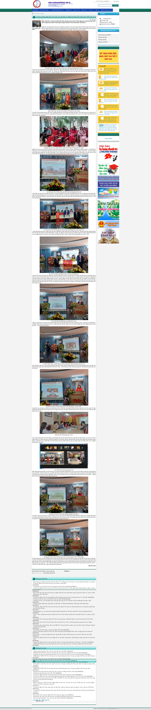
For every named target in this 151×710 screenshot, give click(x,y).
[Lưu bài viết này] (95, 19)
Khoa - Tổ (76, 10)
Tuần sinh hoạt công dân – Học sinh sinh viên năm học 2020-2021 (50, 698)
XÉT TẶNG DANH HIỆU (106, 48)
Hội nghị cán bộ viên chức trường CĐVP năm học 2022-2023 (48, 599)
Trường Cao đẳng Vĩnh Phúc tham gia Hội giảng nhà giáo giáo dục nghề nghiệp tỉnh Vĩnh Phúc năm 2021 (60, 676)
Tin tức (42, 13)
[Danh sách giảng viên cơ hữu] (108, 180)
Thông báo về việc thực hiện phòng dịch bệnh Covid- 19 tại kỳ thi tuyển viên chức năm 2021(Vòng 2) (58, 654)
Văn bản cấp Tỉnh (102, 37)
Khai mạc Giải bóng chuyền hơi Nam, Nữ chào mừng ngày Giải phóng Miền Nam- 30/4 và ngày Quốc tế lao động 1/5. (63, 631)
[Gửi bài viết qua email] (90, 19)
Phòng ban (68, 10)
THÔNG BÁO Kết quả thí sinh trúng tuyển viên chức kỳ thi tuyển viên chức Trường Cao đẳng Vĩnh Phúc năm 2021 (62, 643)
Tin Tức (90, 10)
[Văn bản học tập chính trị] (108, 162)
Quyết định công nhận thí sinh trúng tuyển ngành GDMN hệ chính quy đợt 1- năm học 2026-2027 (108, 95)
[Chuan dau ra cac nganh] (108, 219)
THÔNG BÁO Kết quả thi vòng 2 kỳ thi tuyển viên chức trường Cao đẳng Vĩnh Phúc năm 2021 (57, 652)
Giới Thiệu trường (44, 10)
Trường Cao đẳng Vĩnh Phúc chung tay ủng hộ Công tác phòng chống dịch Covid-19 (54, 674)
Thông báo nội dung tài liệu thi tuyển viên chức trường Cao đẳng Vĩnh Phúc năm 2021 (55, 671)
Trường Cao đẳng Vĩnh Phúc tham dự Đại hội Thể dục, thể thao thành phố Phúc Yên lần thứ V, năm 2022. (60, 642)
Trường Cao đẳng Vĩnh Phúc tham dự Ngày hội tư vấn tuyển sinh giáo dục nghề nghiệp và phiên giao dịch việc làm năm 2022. (64, 638)
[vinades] (108, 243)
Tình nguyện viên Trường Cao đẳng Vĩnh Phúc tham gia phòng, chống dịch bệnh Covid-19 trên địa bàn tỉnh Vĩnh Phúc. (63, 619)
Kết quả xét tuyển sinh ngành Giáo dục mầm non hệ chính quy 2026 (108, 101)
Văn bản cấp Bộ (102, 39)
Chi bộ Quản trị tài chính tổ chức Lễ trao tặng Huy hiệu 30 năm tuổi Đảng (51, 586)
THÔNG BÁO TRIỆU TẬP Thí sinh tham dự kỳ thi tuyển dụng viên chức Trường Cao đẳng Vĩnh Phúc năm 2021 (61, 668)
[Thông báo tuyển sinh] (108, 198)
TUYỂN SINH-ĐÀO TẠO (56, 10)
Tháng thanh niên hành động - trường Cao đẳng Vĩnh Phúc (48, 629)
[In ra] (92, 19)
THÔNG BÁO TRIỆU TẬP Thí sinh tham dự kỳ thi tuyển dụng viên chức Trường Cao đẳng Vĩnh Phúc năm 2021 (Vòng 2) (64, 656)
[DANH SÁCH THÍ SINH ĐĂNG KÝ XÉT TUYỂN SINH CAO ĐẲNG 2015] (108, 186)
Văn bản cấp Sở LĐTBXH (104, 35)
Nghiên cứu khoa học (106, 10)
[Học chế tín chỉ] (108, 174)
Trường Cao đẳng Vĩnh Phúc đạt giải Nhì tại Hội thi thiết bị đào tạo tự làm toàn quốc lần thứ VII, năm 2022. (60, 597)
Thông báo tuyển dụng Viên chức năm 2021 (44, 673)
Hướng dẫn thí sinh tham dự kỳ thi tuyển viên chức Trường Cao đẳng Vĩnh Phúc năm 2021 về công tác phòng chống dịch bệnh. (64, 664)
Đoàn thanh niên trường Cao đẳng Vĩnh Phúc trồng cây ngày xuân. (50, 695)
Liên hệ (97, 10)
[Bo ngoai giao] (108, 227)
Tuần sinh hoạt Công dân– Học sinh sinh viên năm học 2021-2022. (50, 651)
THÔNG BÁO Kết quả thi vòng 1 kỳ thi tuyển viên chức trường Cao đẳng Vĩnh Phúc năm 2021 (57, 662)
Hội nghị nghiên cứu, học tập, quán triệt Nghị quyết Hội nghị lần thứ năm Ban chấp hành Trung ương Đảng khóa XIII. (62, 611)
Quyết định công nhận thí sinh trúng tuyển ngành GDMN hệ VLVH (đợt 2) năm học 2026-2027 (108, 83)
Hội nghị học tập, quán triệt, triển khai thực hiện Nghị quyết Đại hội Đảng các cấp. (54, 696)
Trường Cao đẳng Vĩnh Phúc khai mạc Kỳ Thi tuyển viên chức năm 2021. (52, 660)
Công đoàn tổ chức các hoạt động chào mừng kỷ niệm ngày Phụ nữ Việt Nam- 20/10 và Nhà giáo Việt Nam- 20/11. (62, 600)
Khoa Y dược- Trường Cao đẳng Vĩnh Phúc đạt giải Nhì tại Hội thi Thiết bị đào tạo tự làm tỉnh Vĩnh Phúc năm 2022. (62, 634)
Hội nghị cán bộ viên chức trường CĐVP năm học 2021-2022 (48, 659)
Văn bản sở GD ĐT (102, 42)
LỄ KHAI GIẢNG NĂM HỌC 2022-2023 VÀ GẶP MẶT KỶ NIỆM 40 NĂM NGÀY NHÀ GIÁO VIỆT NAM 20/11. (61, 603)
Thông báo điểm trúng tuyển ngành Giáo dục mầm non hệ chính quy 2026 (108, 77)
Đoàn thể (83, 10)
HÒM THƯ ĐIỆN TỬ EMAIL (107, 134)
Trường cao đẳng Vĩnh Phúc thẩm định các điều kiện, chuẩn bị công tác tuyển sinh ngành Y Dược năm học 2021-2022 (63, 687)
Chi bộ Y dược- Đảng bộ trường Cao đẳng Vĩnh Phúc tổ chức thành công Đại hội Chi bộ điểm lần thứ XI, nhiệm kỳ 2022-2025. (64, 615)
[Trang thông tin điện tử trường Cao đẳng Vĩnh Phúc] (53, 4)
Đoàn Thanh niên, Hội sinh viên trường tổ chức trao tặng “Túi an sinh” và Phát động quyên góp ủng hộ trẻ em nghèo (62, 622)
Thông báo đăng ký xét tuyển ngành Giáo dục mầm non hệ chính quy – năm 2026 (108, 113)
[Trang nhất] (32, 13)
